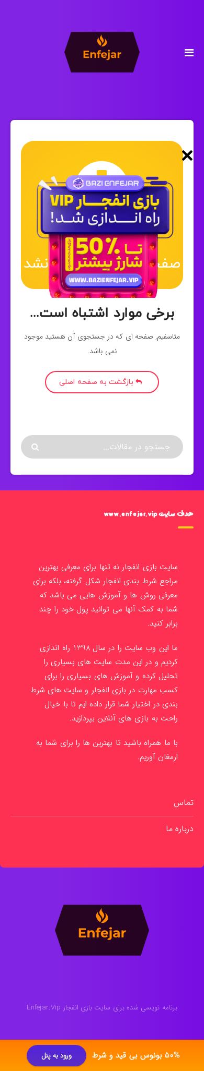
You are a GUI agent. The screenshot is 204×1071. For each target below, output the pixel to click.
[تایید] (36, 447)
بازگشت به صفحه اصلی (97, 382)
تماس (184, 802)
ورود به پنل (56, 1055)
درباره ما (180, 828)
